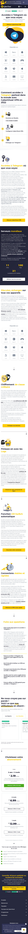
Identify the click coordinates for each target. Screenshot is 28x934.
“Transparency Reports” (13, 482)
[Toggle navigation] (25, 7)
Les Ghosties (19, 716)
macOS (9, 311)
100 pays (20, 251)
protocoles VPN (5, 594)
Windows (3, 311)
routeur (3, 314)
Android (22, 309)
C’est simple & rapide (12, 120)
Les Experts (8, 716)
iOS (19, 309)
